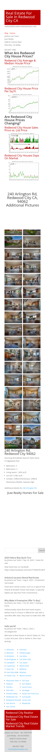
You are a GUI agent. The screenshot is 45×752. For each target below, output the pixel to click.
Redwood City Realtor (19, 712)
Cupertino (10, 666)
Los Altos (23, 656)
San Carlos (10, 706)
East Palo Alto (12, 672)
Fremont (23, 649)
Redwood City (12, 697)
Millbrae (23, 669)
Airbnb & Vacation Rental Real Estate (21, 577)
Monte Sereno (25, 675)
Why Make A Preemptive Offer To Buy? (22, 600)
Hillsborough (25, 653)
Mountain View (12, 680)
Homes (12, 33)
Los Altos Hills (25, 659)
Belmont (10, 653)
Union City (26, 700)
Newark (9, 684)
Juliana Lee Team (14, 560)
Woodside (26, 703)
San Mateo (26, 684)
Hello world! (10, 626)
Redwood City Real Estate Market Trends (22, 724)
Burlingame (11, 659)
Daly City (10, 669)
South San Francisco (30, 693)
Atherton (10, 649)
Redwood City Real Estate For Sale (22, 718)
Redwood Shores (13, 700)
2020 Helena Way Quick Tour (17, 557)
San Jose (25, 680)
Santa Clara (27, 687)
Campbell (10, 662)
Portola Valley (12, 693)
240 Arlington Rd (30, 488)
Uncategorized (10, 631)
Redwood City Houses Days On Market (21, 156)
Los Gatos (24, 662)
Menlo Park (24, 666)
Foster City (10, 675)
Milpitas (23, 672)
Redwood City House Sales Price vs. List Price (21, 129)
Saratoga (25, 690)
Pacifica (9, 687)
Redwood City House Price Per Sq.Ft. (21, 89)
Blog (6, 33)
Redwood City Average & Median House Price (20, 62)
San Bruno (10, 703)
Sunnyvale (26, 697)
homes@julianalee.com (18, 749)
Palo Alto (10, 690)
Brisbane (10, 656)
